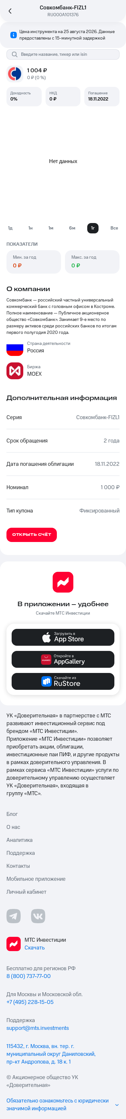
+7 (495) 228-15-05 (30, 1002)
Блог (12, 814)
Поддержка (20, 853)
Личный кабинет (26, 892)
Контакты (18, 866)
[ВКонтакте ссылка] (38, 916)
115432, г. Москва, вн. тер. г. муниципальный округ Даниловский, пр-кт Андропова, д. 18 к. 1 (51, 1054)
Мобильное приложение (36, 879)
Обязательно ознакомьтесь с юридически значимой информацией (57, 1105)
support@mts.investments (37, 1028)
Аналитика (19, 840)
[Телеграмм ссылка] (13, 916)
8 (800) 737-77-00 (28, 976)
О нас (13, 827)
